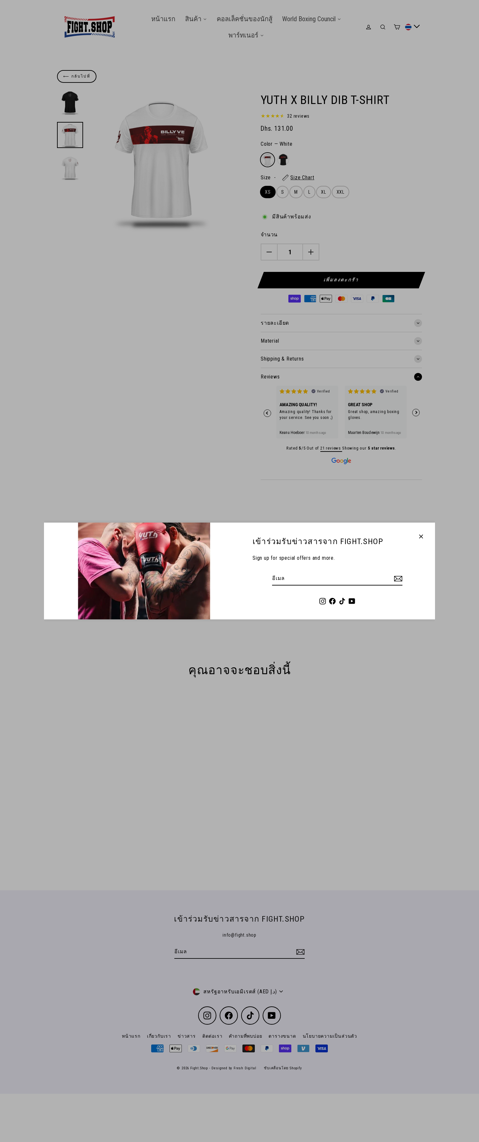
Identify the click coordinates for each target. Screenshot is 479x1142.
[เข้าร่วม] (397, 579)
